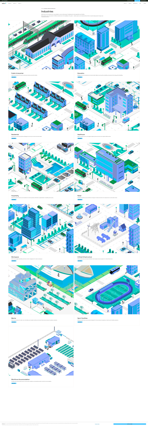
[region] (74, 424)
